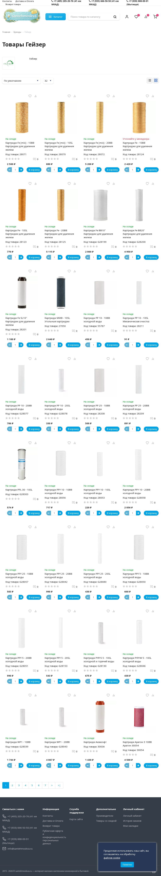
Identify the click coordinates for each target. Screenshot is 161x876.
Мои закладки (130, 825)
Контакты (48, 815)
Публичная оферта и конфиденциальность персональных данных (54, 837)
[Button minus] (9, 169)
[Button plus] (21, 169)
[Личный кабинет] (126, 16)
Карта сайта (76, 819)
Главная (6, 32)
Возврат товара (13, 4)
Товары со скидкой (106, 820)
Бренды (17, 32)
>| (59, 785)
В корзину (34, 169)
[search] (115, 16)
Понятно (127, 864)
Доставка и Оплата (53, 820)
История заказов (132, 820)
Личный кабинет (132, 815)
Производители (104, 815)
